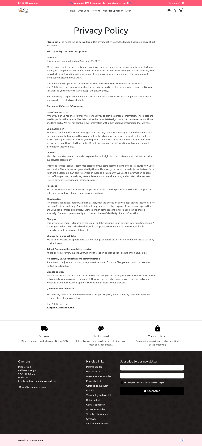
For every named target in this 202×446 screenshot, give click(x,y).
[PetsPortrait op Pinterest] (23, 2)
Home (72, 10)
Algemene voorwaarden (98, 376)
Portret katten (93, 371)
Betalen (90, 390)
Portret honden (94, 366)
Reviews (96, 10)
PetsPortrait (38, 440)
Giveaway (91, 418)
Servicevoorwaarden (97, 423)
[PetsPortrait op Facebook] (19, 2)
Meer (129, 10)
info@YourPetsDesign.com (61, 307)
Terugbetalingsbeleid (97, 413)
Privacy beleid (93, 380)
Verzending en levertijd (98, 395)
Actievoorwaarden (95, 409)
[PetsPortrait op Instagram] (26, 2)
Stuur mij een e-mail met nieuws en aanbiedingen (144, 382)
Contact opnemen (113, 10)
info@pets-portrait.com (32, 386)
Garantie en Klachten (97, 385)
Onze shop (83, 10)
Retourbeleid (93, 399)
